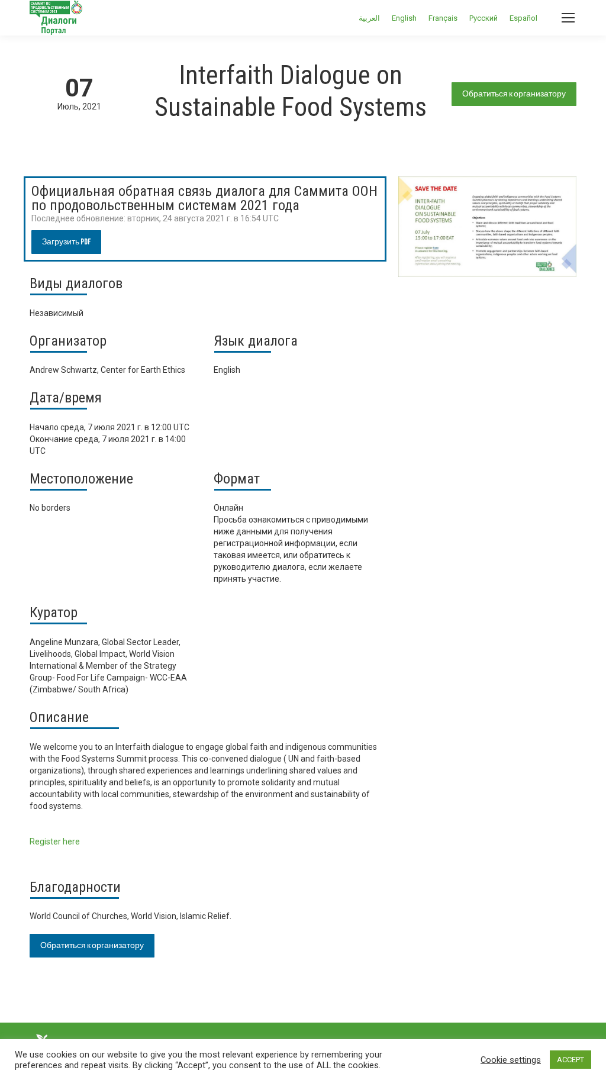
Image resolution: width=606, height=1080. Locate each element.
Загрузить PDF (66, 242)
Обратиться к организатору (514, 94)
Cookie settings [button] (511, 1060)
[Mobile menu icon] (568, 17)
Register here (55, 841)
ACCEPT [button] (570, 1059)
